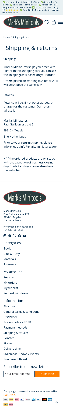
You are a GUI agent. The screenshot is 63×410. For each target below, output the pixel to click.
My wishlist (11, 288)
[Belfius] (28, 400)
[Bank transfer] (6, 400)
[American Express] (50, 400)
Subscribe (47, 374)
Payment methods (15, 327)
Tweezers (10, 264)
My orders (10, 283)
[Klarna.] (11, 404)
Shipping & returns (16, 333)
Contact (9, 338)
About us (9, 306)
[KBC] (33, 400)
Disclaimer (10, 317)
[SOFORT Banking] (17, 400)
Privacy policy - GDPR (17, 322)
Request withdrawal (16, 293)
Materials (10, 259)
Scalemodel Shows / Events (21, 354)
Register (9, 277)
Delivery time (12, 349)
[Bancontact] (22, 400)
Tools (7, 248)
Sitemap (9, 343)
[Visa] (39, 400)
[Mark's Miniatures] (23, 22)
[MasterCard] (44, 400)
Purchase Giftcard (15, 359)
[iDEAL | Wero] (11, 400)
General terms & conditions (21, 312)
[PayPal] (6, 404)
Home (7, 37)
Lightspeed (10, 394)
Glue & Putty (12, 254)
